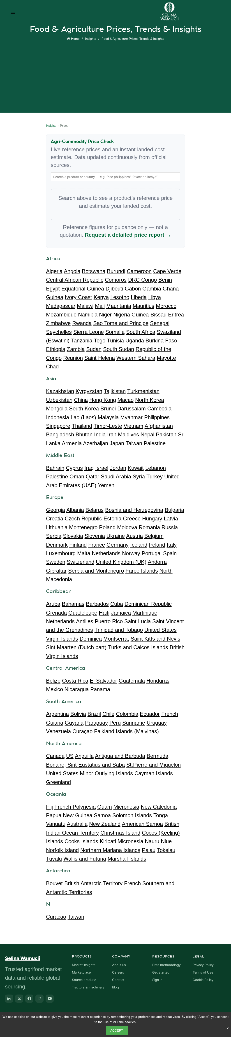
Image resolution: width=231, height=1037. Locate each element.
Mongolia (56, 408)
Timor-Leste (108, 426)
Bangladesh (60, 434)
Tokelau (166, 850)
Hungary (152, 518)
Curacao (56, 917)
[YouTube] (50, 999)
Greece (132, 518)
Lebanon (155, 468)
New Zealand (104, 824)
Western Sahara (135, 358)
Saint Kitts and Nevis (155, 639)
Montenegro (83, 527)
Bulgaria (174, 510)
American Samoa (142, 824)
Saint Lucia (137, 621)
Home (75, 38)
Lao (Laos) (83, 417)
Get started (160, 972)
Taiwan (134, 443)
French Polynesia (75, 807)
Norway (131, 553)
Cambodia (159, 408)
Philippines (157, 417)
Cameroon (139, 271)
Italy (172, 545)
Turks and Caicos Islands (138, 647)
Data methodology (166, 965)
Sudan (94, 349)
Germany (117, 545)
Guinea (54, 297)
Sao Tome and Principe (120, 323)
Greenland (58, 782)
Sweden (55, 562)
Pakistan (166, 434)
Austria (134, 536)
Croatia (54, 518)
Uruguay (157, 723)
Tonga (160, 815)
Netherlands (106, 553)
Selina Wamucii (22, 958)
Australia (77, 824)
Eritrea (176, 314)
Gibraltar (56, 571)
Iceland (138, 545)
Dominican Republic (148, 604)
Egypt (53, 289)
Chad (52, 366)
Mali (100, 306)
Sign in (157, 980)
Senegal (159, 323)
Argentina (57, 714)
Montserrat (116, 639)
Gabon (133, 289)
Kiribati (108, 841)
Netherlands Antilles (69, 621)
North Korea (149, 400)
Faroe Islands (141, 571)
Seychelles (59, 332)
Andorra (157, 562)
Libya (154, 297)
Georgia (55, 510)
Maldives (128, 434)
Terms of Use (203, 972)
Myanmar (131, 417)
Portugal (152, 553)
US (70, 756)
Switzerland (80, 562)
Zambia (76, 349)
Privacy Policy (203, 965)
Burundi (116, 271)
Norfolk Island (62, 850)
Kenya (101, 297)
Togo (99, 340)
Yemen (106, 485)
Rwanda (82, 323)
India (100, 434)
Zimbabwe (58, 323)
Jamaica (121, 613)
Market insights (83, 965)
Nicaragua (77, 689)
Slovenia (95, 536)
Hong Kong (102, 400)
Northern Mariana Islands (110, 850)
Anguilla (84, 756)
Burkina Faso (161, 340)
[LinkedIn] (9, 999)
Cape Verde (167, 271)
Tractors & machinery (88, 987)
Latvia (171, 518)
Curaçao (82, 731)
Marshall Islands (127, 859)
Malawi (85, 306)
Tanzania (81, 340)
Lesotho (119, 297)
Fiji (49, 807)
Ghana (171, 289)
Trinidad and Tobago (119, 630)
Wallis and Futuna (84, 859)
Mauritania (118, 306)
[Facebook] (29, 999)
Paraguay (96, 723)
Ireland (157, 545)
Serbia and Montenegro (96, 571)
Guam (104, 807)
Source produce (84, 980)
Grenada (56, 613)
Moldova (127, 527)
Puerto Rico (109, 621)
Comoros (116, 280)
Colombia (127, 714)
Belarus (94, 510)
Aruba (53, 604)
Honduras (157, 681)
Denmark (57, 545)
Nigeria (121, 314)
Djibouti (114, 289)
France (96, 545)
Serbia (53, 536)
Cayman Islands (153, 773)
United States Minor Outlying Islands (89, 773)
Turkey (154, 476)
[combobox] (115, 176)
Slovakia (73, 536)
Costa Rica (75, 681)
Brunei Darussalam (123, 408)
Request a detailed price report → (128, 235)
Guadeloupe (82, 613)
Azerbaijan (95, 443)
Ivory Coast (78, 297)
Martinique (144, 613)
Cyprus (74, 468)
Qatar (92, 476)
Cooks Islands (81, 841)
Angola (72, 271)
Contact (118, 980)
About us (119, 965)
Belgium (154, 536)
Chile (108, 714)
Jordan (118, 468)
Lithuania (56, 527)
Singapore (58, 426)
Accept (116, 1030)
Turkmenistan (143, 391)
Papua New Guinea (69, 815)
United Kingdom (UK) (121, 562)
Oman (76, 476)
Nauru (152, 841)
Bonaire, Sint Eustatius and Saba (85, 765)
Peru (115, 723)
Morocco (166, 306)
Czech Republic (83, 518)
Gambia (151, 289)
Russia (170, 527)
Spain (170, 553)
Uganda (134, 340)
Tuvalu (54, 859)
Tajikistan (115, 391)
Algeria (54, 271)
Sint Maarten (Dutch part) (76, 647)
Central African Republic (74, 280)
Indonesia (57, 417)
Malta (83, 553)
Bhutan (84, 434)
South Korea (84, 408)
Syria (139, 476)
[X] (19, 999)
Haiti (104, 613)
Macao (126, 400)
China (81, 400)
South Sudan (118, 349)
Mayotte (166, 358)
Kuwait (136, 468)
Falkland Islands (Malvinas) (126, 731)
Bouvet (54, 883)
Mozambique (61, 314)
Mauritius (143, 306)
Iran (111, 434)
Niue (166, 841)
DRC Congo (142, 280)
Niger (105, 314)
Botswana (93, 271)
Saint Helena (99, 358)
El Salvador (103, 681)
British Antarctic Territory (93, 883)
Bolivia (78, 714)
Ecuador (150, 714)
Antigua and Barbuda (120, 756)
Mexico (54, 689)
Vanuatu (55, 824)
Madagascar (60, 306)
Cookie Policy (203, 980)
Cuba (116, 604)
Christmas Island (120, 833)
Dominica (91, 639)
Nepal (147, 434)
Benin (165, 280)
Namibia (87, 314)
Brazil (94, 714)
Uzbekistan (59, 400)
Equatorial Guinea (82, 289)
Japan (117, 443)
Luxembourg (61, 553)
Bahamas (73, 604)
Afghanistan (159, 426)
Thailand (82, 426)
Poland (107, 527)
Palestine (155, 443)
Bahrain (55, 468)
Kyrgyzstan (89, 391)
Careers (118, 972)
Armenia (72, 443)
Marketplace (81, 972)
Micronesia (126, 807)
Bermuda (157, 756)
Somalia (115, 332)
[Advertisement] (117, 75)
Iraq (89, 468)
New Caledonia (159, 807)
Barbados (97, 604)
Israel (101, 468)
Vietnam (133, 426)
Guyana (74, 723)
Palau (148, 850)
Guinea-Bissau (149, 314)
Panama (100, 689)
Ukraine (115, 536)
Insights (90, 38)
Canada (55, 756)
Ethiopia (55, 349)
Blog (115, 987)
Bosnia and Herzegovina (134, 510)
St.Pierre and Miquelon (153, 765)
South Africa (140, 332)
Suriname (133, 723)
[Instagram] (39, 999)
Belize (53, 681)
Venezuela (58, 731)
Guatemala (132, 681)
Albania (75, 510)
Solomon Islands (132, 815)
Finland (78, 545)
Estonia (112, 518)
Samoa (102, 815)
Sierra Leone (88, 332)
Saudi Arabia (116, 476)
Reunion (73, 358)
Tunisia (115, 340)
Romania (149, 527)
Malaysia (108, 417)
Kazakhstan (60, 391)
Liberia (139, 297)
